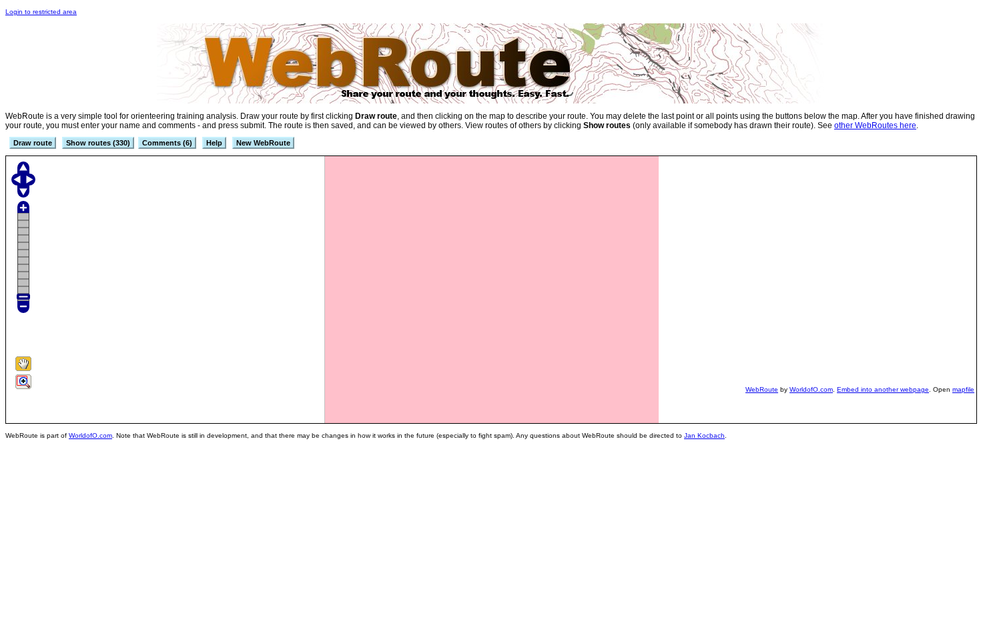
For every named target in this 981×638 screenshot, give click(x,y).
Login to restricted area (41, 11)
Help (214, 143)
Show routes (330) (98, 143)
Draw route (32, 143)
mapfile (963, 389)
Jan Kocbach (704, 435)
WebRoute (761, 389)
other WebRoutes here (875, 125)
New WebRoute (263, 143)
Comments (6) (167, 143)
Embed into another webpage (883, 389)
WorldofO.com (811, 389)
